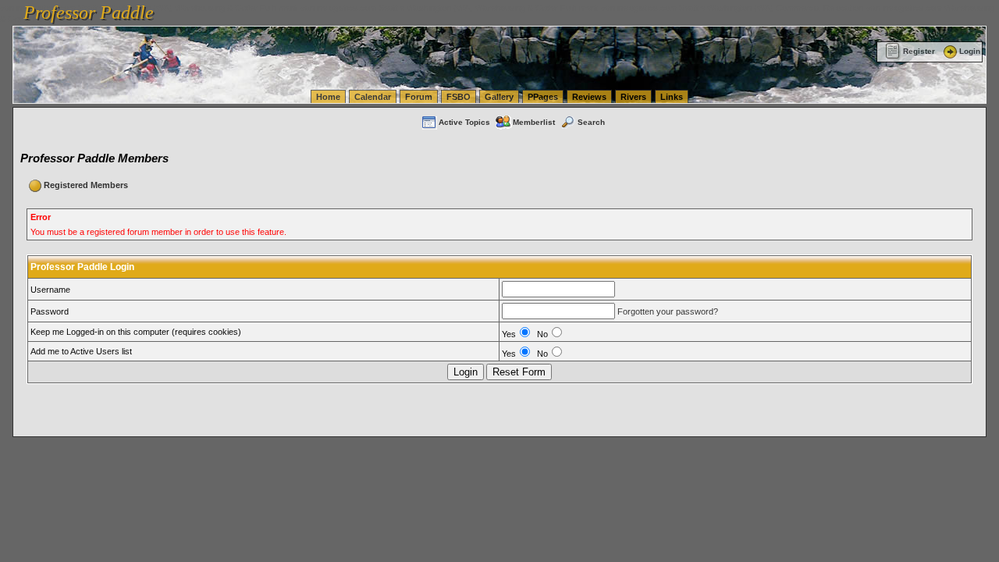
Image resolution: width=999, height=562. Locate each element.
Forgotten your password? (667, 311)
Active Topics (464, 122)
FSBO (458, 96)
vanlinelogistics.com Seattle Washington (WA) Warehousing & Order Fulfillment (449, 7)
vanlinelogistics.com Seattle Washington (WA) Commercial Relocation (732, 7)
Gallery (499, 96)
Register (919, 51)
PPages (543, 96)
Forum (418, 96)
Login (969, 51)
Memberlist (534, 122)
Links (671, 96)
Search (591, 122)
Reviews (589, 96)
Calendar (372, 96)
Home (328, 96)
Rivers (633, 96)
